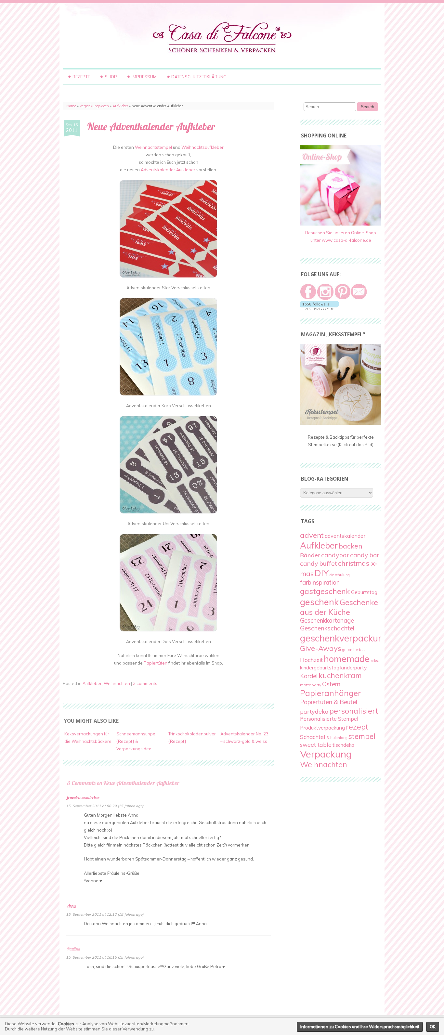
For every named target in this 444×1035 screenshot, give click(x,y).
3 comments (145, 683)
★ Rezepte (79, 76)
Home (71, 106)
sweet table (316, 744)
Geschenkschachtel (327, 628)
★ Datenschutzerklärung (196, 76)
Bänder (310, 555)
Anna (71, 906)
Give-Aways (320, 648)
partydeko (314, 711)
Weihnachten (117, 683)
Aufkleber (120, 106)
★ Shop (108, 76)
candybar (335, 555)
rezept (357, 726)
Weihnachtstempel (153, 147)
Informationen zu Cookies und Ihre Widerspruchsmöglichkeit (359, 1026)
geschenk (319, 601)
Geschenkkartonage (327, 620)
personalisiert (353, 711)
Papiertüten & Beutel (328, 702)
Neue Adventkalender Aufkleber (151, 126)
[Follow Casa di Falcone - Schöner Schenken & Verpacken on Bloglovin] (319, 308)
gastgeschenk (325, 591)
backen (350, 545)
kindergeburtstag (319, 667)
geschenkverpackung (344, 638)
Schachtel (312, 736)
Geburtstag (364, 592)
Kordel (309, 676)
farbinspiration (320, 582)
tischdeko (343, 745)
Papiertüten (155, 663)
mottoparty (310, 684)
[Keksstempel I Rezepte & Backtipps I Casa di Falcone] (340, 423)
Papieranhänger (330, 693)
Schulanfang (336, 737)
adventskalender (345, 536)
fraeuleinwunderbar (83, 797)
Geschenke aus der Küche (339, 607)
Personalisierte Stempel (329, 719)
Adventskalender (158, 169)
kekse (375, 660)
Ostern (331, 684)
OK (433, 1026)
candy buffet (318, 563)
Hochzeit (311, 659)
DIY (322, 572)
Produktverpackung (322, 727)
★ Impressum (142, 76)
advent (312, 535)
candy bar (364, 555)
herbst (359, 649)
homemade (347, 658)
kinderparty (353, 667)
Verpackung (326, 754)
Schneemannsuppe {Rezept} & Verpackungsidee (135, 741)
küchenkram (340, 675)
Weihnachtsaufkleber (202, 147)
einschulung (340, 575)
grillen (347, 649)
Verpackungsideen (94, 106)
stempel (361, 736)
